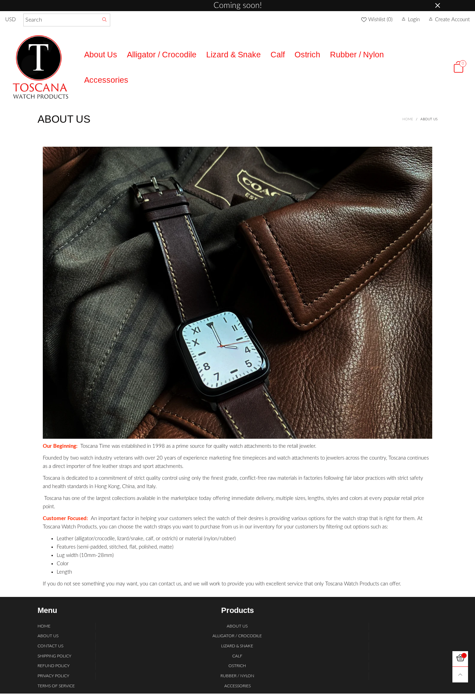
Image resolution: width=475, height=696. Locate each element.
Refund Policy (54, 666)
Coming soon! (238, 5)
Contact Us (50, 646)
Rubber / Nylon (357, 55)
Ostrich (307, 55)
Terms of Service (56, 686)
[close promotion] (437, 5)
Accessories (106, 80)
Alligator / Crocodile (161, 55)
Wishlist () (380, 19)
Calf (278, 55)
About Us (100, 55)
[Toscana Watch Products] (39, 66)
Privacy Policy (53, 676)
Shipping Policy (54, 656)
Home (44, 626)
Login (414, 19)
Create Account (452, 19)
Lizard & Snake (233, 55)
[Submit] (104, 20)
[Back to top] (460, 674)
